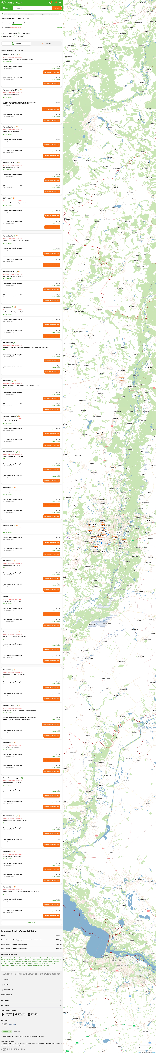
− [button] (65, 9)
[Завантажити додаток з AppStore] (20, 1014)
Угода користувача (7, 1036)
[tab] (17, 23)
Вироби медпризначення (15, 14)
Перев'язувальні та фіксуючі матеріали (34, 14)
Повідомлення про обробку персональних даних (29, 1036)
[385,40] (98, 435)
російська (17, 1031)
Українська (5, 1031)
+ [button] (65, 6)
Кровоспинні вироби (52, 14)
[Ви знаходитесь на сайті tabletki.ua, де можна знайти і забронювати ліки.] (11, 2)
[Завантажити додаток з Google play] (7, 1014)
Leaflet (139, 1052)
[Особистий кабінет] (60, 3)
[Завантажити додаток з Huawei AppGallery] (33, 1014)
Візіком (153, 1052)
